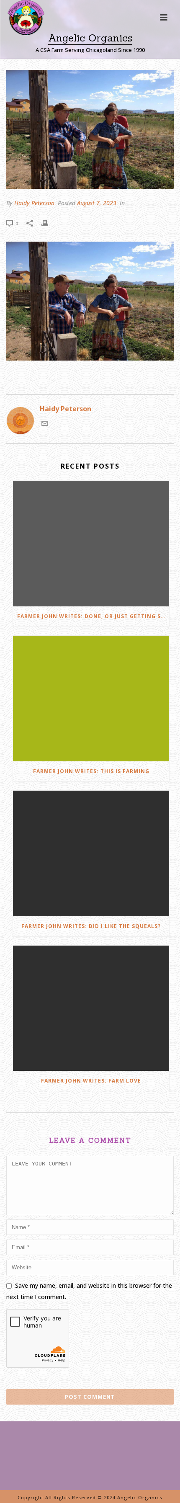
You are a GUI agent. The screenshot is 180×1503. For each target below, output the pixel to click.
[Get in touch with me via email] (44, 424)
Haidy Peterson (34, 203)
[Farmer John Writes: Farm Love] (91, 1008)
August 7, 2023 (96, 203)
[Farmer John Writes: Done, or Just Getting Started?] (91, 543)
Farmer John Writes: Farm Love (91, 1080)
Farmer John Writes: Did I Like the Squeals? (91, 926)
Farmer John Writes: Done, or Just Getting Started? (93, 616)
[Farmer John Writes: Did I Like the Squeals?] (91, 853)
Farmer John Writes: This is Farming (91, 771)
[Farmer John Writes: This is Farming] (91, 698)
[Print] (49, 223)
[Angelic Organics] (18, 29)
